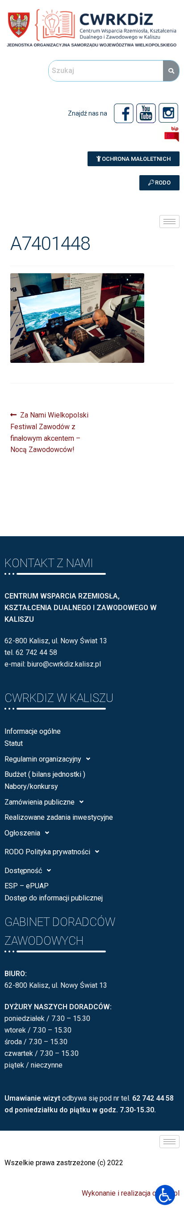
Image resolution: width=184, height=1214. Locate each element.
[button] (134, 158)
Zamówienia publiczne (39, 802)
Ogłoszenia (22, 833)
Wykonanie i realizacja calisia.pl (131, 1193)
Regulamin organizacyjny (42, 759)
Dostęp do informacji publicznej (53, 898)
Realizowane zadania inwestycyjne (58, 817)
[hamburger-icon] (169, 221)
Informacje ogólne (32, 731)
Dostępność (23, 870)
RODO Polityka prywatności (47, 852)
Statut (13, 743)
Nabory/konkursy (31, 786)
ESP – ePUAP (26, 886)
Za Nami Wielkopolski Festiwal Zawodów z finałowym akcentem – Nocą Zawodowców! (49, 431)
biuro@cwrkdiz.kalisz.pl (64, 664)
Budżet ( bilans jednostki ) (44, 774)
